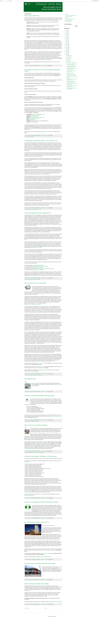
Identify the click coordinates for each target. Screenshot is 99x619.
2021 (66, 37)
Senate (39, 279)
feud (32, 209)
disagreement (29, 209)
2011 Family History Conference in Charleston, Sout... (71, 86)
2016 (66, 44)
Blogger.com (45, 131)
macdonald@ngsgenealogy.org (29, 448)
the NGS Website (59, 384)
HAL (36, 279)
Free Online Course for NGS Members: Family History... (71, 75)
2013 (66, 48)
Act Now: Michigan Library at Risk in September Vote (37, 213)
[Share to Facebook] (50, 65)
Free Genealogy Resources (69, 19)
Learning (32, 421)
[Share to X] (49, 65)
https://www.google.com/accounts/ (38, 114)
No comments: (43, 373)
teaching (40, 452)
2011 (66, 51)
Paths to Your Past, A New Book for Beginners (35, 425)
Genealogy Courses (68, 20)
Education (28, 421)
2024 (66, 33)
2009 (66, 54)
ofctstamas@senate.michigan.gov (37, 267)
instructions (32, 136)
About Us (66, 17)
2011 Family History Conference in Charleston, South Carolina (39, 563)
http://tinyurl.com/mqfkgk (38, 247)
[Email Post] (45, 65)
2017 (66, 43)
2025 (66, 31)
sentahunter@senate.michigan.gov (38, 269)
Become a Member (68, 16)
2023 (66, 34)
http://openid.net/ (33, 119)
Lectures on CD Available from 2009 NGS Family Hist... (71, 82)
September (68, 59)
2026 (66, 30)
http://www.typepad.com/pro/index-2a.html (37, 117)
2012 (66, 50)
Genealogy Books (68, 21)
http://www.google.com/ (39, 363)
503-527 (28, 279)
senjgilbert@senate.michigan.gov (42, 266)
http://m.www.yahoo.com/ (40, 366)
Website (66, 14)
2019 (66, 40)
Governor (34, 279)
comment (28, 136)
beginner (28, 452)
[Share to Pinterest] (51, 65)
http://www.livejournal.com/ (36, 115)
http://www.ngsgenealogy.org (57, 416)
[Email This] (47, 65)
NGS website (26, 461)
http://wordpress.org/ (34, 116)
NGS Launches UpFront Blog (31, 15)
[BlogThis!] (48, 65)
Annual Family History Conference (71, 15)
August (67, 61)
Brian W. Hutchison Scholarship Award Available (36, 583)
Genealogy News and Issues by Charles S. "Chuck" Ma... (71, 66)
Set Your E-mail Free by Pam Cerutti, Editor (35, 283)
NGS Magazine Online (30, 378)
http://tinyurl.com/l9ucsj (44, 369)
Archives (31, 279)
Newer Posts (27, 608)
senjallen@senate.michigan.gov (38, 265)
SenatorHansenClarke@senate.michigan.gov (46, 268)
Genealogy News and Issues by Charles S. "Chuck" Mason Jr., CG (41, 140)
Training (37, 421)
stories (40, 209)
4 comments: (43, 135)
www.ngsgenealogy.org (45, 553)
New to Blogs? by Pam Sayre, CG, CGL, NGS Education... (71, 64)
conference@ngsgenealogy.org (46, 556)
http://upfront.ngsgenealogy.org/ (46, 59)
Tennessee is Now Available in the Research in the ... (71, 79)
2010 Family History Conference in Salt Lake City (36, 522)
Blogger (55, 616)
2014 (66, 47)
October (67, 58)
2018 (66, 41)
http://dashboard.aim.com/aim (34, 118)
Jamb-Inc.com (55, 508)
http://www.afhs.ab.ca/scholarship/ (56, 601)
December (68, 55)
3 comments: (43, 207)
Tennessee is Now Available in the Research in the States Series (40, 456)
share (38, 209)
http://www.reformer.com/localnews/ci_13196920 (32, 304)
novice (35, 421)
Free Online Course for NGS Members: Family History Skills (39, 395)
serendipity (35, 209)
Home (46, 608)
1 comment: (42, 65)
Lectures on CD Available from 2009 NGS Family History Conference (41, 502)
